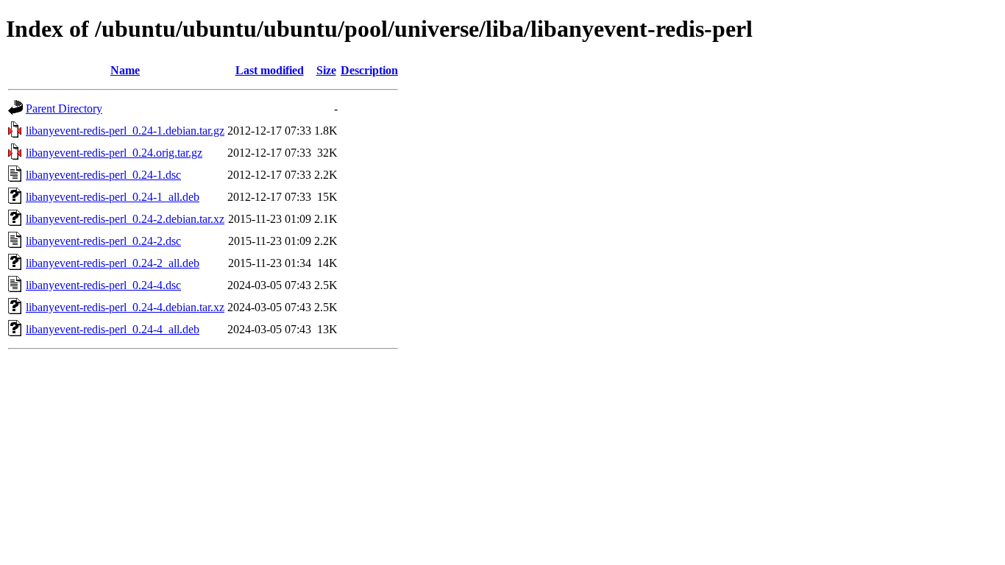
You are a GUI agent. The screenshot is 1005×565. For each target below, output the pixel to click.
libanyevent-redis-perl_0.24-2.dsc (103, 241)
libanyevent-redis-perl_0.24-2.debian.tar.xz (125, 219)
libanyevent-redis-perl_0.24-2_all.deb (112, 263)
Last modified (269, 70)
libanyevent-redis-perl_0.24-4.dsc (103, 285)
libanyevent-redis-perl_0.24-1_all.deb (112, 197)
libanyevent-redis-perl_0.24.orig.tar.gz (114, 152)
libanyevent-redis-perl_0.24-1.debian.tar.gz (125, 130)
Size (326, 70)
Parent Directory (64, 108)
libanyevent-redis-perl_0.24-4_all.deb (112, 329)
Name (125, 70)
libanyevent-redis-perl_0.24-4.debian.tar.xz (125, 307)
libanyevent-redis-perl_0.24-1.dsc (103, 174)
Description (369, 70)
